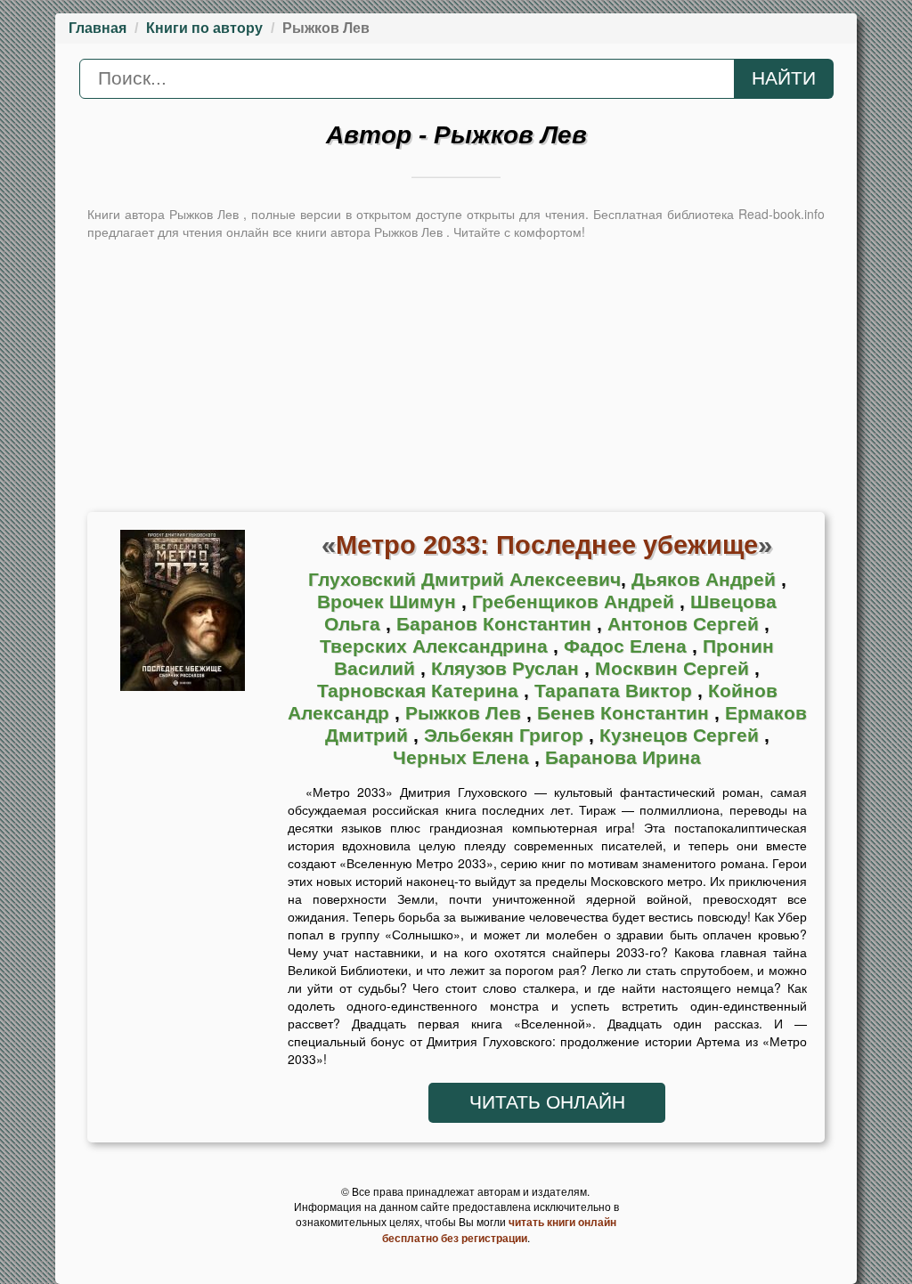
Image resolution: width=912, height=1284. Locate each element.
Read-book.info (781, 214)
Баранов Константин (496, 624)
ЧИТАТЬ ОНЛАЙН (547, 1102)
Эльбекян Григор (506, 735)
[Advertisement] (456, 374)
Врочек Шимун (389, 602)
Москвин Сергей (674, 668)
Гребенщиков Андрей (576, 602)
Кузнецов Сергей (681, 735)
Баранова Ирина (623, 757)
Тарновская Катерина (420, 691)
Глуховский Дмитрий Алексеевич (464, 579)
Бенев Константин (625, 713)
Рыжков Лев (465, 713)
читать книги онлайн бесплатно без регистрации (499, 1230)
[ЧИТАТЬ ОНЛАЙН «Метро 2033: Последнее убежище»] (182, 615)
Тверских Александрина (436, 646)
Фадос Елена (628, 646)
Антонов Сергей (685, 624)
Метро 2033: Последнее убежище (547, 544)
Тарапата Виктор (615, 691)
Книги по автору (204, 28)
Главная (97, 28)
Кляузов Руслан (507, 668)
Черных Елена (463, 757)
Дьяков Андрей (706, 579)
